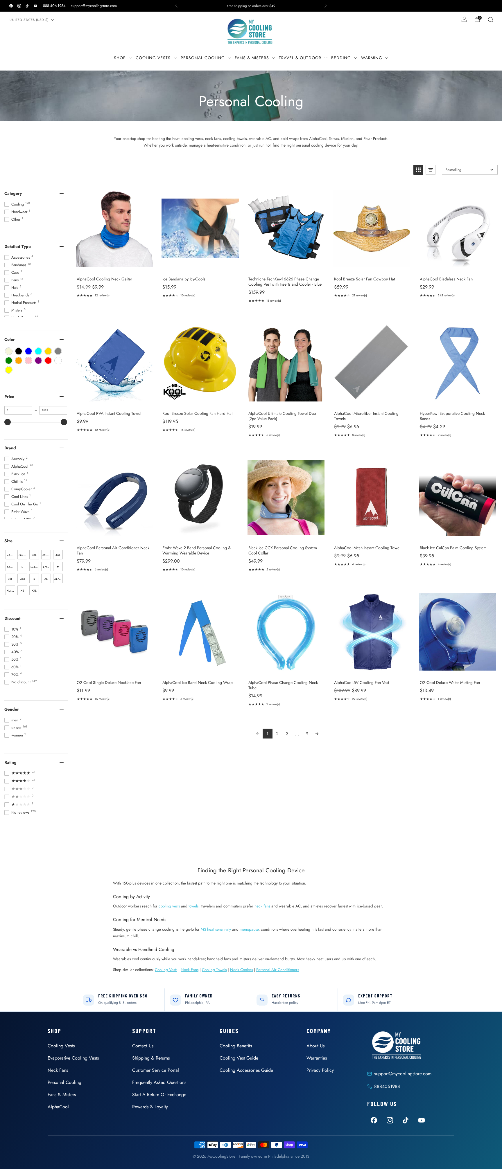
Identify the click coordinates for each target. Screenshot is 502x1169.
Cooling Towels (214, 969)
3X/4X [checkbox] (23, 555)
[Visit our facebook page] (11, 6)
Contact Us (142, 1045)
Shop (120, 58)
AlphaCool (58, 1106)
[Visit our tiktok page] (27, 6)
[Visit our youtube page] (35, 6)
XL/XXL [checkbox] (11, 590)
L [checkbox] (22, 567)
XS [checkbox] (22, 590)
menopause (249, 929)
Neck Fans (189, 969)
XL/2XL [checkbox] (58, 579)
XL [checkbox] (46, 579)
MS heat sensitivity (216, 929)
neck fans (262, 906)
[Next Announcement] (325, 6)
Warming (371, 58)
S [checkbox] (34, 579)
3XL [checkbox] (34, 555)
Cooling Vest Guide (239, 1058)
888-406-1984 (54, 5)
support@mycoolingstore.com (94, 5)
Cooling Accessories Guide (246, 1070)
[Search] (490, 19)
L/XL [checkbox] (46, 567)
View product (114, 265)
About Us (315, 1045)
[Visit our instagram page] (19, 6)
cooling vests (169, 906)
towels (193, 906)
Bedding (341, 58)
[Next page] (317, 733)
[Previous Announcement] (176, 6)
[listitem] (251, 6)
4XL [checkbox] (57, 555)
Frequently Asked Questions (159, 1082)
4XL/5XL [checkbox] (11, 567)
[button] (418, 170)
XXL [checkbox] (34, 590)
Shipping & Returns (151, 1058)
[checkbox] (9, 351)
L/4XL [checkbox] (34, 567)
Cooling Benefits (236, 1045)
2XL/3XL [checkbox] (11, 555)
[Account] (464, 19)
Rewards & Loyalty (150, 1106)
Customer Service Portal (155, 1070)
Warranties (316, 1058)
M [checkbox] (58, 567)
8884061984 (387, 1086)
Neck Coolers (241, 969)
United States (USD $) (29, 19)
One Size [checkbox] (22, 580)
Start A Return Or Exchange (159, 1094)
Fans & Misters (252, 58)
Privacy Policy (320, 1070)
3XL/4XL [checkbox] (46, 555)
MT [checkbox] (10, 579)
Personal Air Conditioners (277, 969)
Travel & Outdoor (300, 58)
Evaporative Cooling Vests (73, 1058)
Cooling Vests (153, 58)
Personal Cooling (203, 58)
